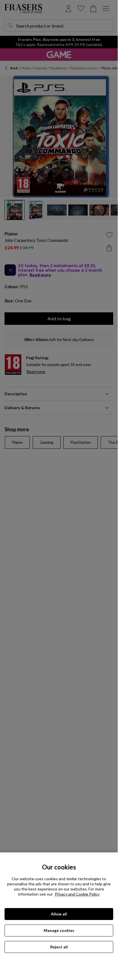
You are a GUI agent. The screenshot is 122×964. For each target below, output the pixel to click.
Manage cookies (59, 930)
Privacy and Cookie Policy (77, 894)
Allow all (59, 913)
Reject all (59, 946)
